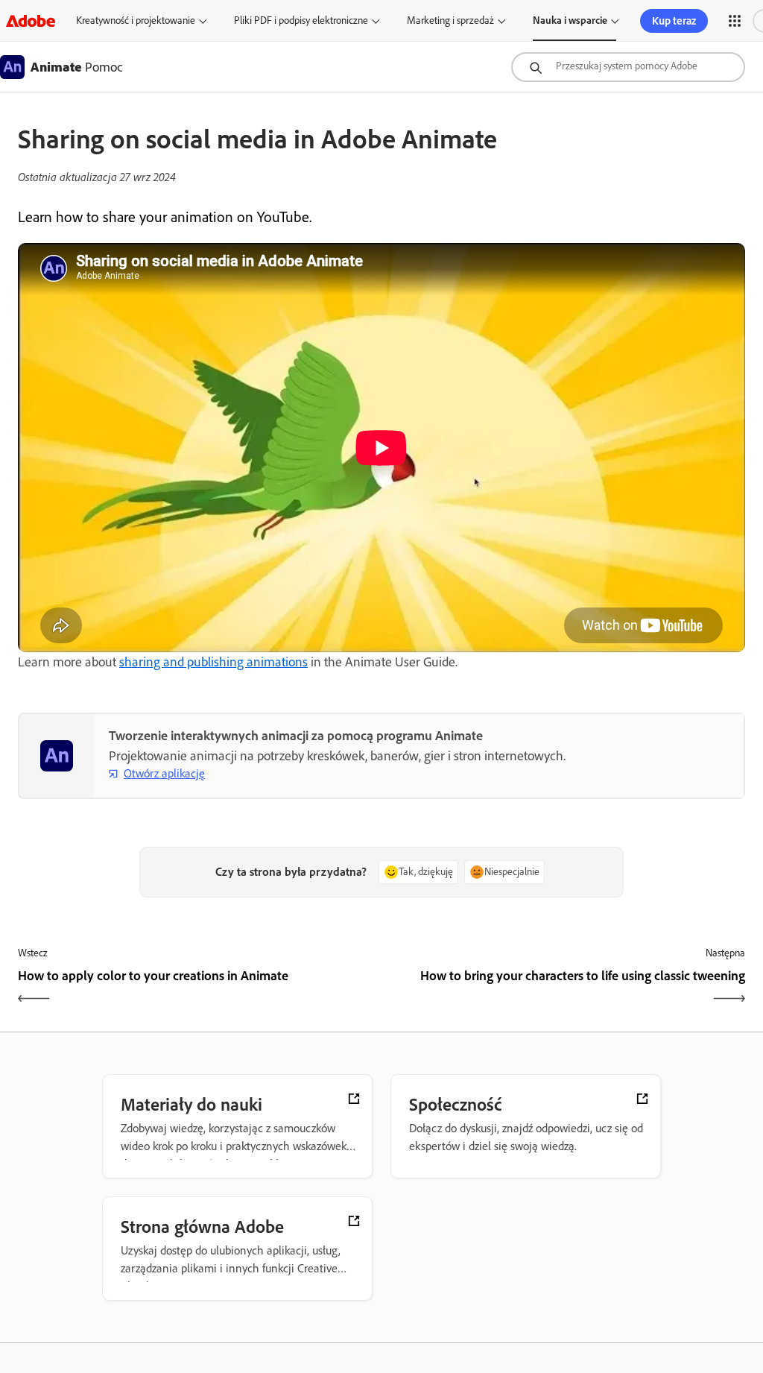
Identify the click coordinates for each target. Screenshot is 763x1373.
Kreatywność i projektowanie (135, 20)
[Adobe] (30, 20)
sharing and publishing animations (213, 662)
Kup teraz (674, 21)
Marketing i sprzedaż (450, 20)
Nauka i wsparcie (570, 20)
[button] (735, 21)
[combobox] (628, 67)
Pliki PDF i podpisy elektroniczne (301, 20)
